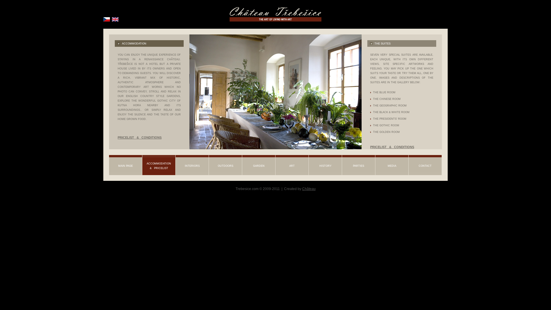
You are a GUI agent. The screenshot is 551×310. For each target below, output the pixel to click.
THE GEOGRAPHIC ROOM (390, 105)
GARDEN (259, 165)
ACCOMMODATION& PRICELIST (159, 166)
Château (309, 189)
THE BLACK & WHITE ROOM (391, 112)
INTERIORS (192, 165)
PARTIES (358, 165)
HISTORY (325, 165)
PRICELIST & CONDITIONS (141, 137)
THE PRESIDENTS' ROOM (389, 118)
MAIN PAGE (125, 165)
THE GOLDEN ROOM (386, 132)
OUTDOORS (225, 165)
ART (292, 165)
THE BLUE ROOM (384, 92)
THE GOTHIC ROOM (386, 125)
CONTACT (425, 165)
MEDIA (392, 165)
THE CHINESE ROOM (387, 99)
